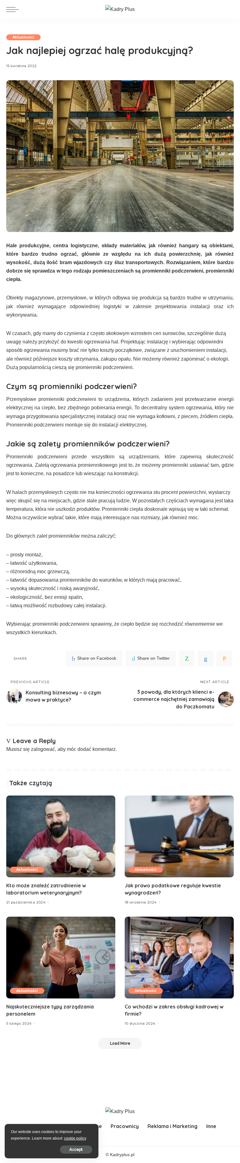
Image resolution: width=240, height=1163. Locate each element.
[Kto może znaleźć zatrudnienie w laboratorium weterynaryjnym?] (60, 836)
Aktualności (23, 37)
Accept (76, 1149)
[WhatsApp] (187, 658)
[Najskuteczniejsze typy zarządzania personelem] (60, 957)
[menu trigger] (14, 9)
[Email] (224, 658)
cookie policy (75, 1138)
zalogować (43, 749)
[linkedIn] (205, 658)
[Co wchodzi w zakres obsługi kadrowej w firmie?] (179, 957)
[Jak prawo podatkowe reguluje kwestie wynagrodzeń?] (179, 836)
